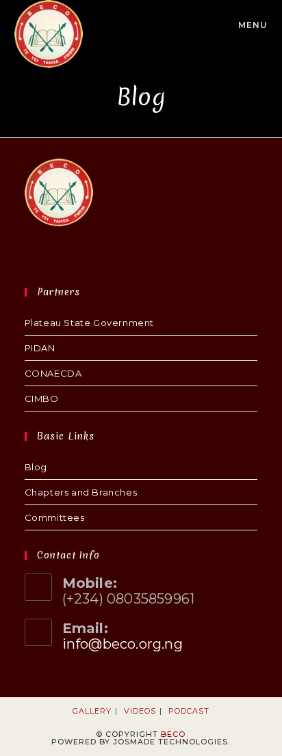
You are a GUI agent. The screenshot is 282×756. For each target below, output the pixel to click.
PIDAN (40, 347)
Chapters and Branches (81, 492)
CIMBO (42, 398)
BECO (173, 734)
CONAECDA (53, 373)
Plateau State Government (89, 322)
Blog (36, 466)
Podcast (188, 711)
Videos (140, 711)
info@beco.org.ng (122, 644)
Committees (55, 517)
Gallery (92, 711)
